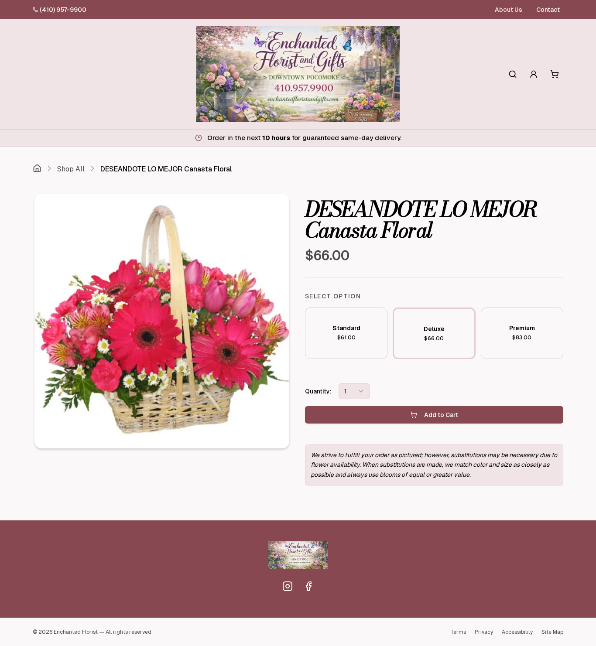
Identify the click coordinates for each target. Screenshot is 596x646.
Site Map (552, 632)
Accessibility (517, 632)
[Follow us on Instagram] (287, 586)
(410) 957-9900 (63, 10)
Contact (548, 10)
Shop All (71, 169)
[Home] (37, 169)
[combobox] (354, 391)
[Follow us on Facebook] (308, 586)
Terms (458, 632)
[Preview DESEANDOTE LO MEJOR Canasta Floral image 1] (161, 321)
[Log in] (533, 74)
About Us (508, 10)
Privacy (484, 632)
